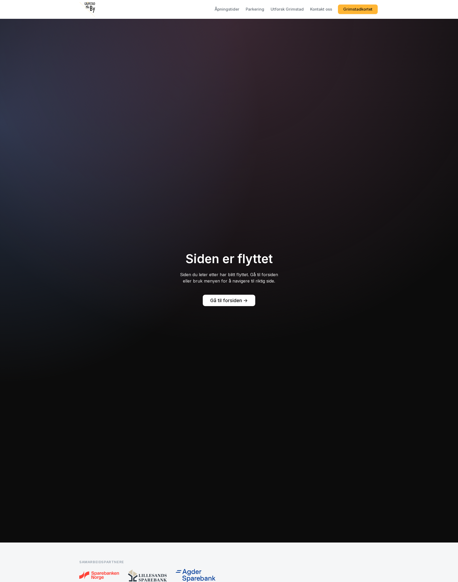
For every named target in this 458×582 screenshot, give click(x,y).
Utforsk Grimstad (287, 9)
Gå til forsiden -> (229, 300)
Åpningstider (227, 9)
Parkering (255, 9)
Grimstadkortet (357, 9)
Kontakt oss (321, 9)
